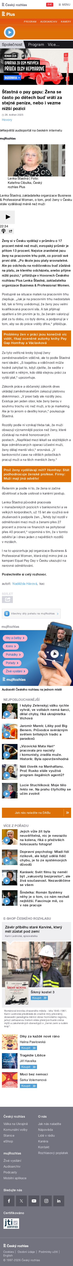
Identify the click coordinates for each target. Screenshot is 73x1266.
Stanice (9, 1135)
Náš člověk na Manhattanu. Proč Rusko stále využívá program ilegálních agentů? (42, 771)
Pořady (10, 663)
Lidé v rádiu (46, 1135)
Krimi (9, 646)
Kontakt (43, 1147)
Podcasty (10, 1172)
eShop (8, 1141)
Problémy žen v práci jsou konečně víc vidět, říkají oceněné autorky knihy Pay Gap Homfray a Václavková (35, 338)
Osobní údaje (26, 1251)
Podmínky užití (48, 1251)
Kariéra (43, 1141)
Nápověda (45, 1130)
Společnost (12, 44)
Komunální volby (15, 1130)
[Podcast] (3, 231)
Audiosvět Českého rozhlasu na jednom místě (32, 689)
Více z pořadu (16, 826)
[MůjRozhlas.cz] (8, 139)
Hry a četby (13, 638)
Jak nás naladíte (49, 1124)
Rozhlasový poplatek (53, 1153)
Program (30, 21)
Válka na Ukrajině (16, 1124)
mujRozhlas (10, 627)
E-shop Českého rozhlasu (27, 918)
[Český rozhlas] (14, 4)
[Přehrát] (7, 217)
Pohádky (12, 654)
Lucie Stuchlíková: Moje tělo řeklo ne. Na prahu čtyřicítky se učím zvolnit (45, 789)
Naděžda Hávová (24, 584)
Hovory (7, 120)
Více (54, 44)
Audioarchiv (48, 21)
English (8, 1255)
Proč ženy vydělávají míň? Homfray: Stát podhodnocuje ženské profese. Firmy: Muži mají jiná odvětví (36, 474)
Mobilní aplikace (15, 1178)
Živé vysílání (14, 671)
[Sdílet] (10, 231)
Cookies (8, 1251)
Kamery (66, 21)
